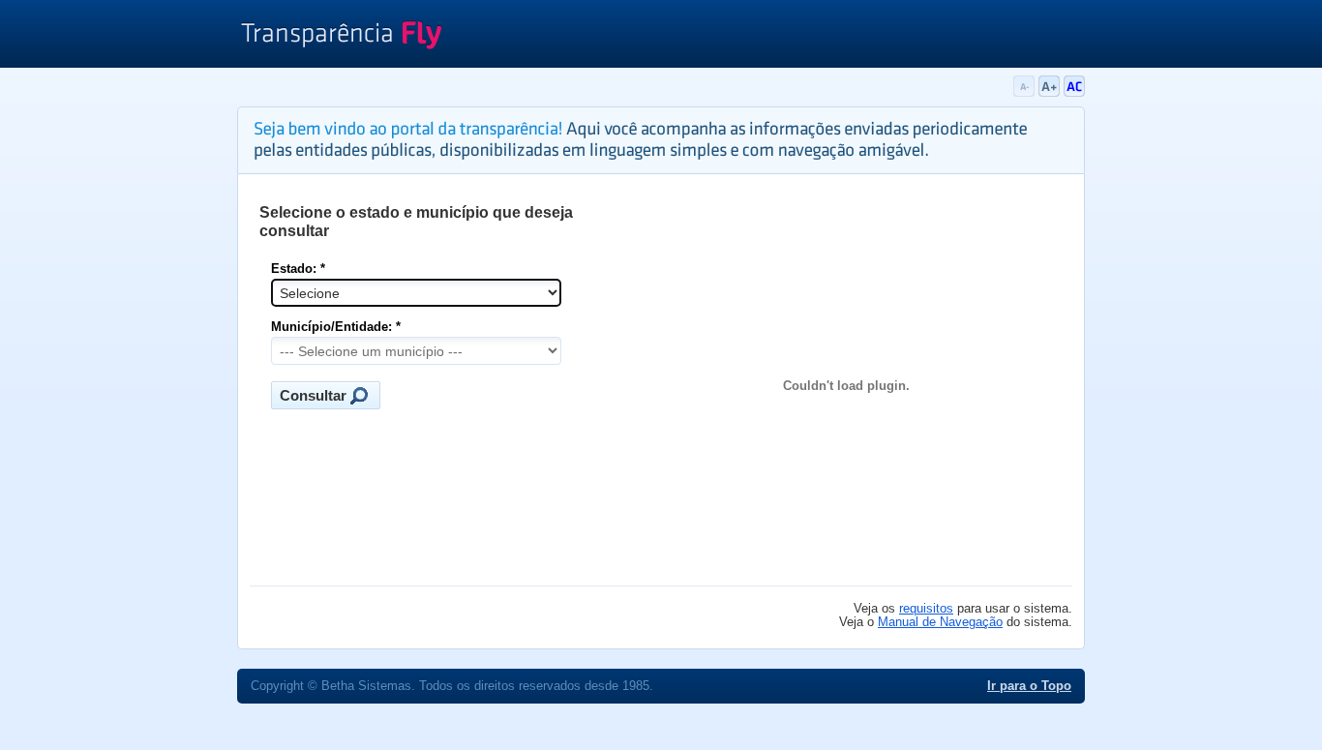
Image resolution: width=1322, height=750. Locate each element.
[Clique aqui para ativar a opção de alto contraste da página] (1074, 93)
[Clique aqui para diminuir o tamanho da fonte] (1025, 93)
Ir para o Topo (1029, 686)
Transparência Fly (341, 37)
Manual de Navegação (940, 622)
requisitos (926, 608)
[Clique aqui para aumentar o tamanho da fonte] (1051, 93)
